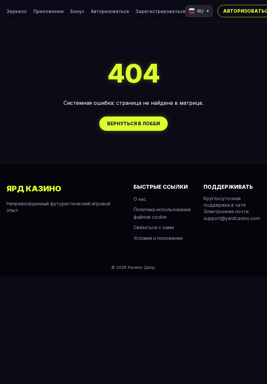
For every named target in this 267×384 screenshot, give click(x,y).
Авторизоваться (110, 11)
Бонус (77, 11)
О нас (140, 199)
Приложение (48, 11)
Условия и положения (158, 238)
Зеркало (17, 11)
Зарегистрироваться (160, 11)
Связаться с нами (154, 227)
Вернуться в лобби (133, 123)
